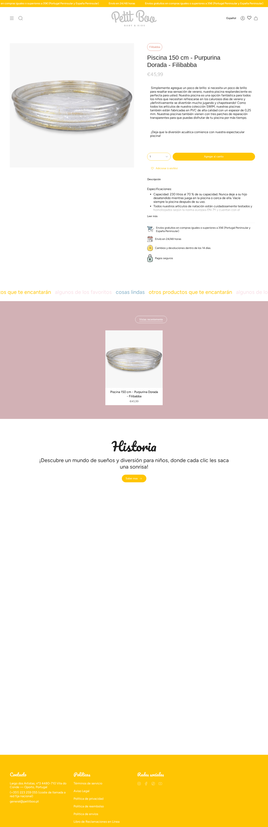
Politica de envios (86, 814)
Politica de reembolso (89, 806)
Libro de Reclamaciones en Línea (96, 821)
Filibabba (154, 47)
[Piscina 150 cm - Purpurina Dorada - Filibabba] (134, 359)
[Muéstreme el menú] (12, 18)
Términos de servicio (88, 783)
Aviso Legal (81, 791)
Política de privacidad (88, 798)
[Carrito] (255, 18)
